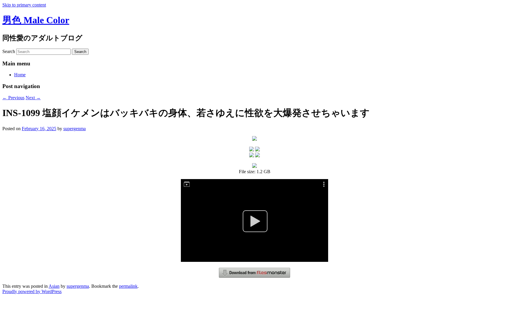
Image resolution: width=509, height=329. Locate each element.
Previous (13, 97)
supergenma (74, 128)
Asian (54, 286)
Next (33, 97)
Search (8, 51)
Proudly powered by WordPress (32, 291)
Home (20, 74)
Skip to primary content (24, 4)
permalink (128, 286)
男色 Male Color (35, 20)
